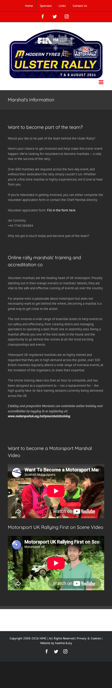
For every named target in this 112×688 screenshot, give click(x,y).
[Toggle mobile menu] (101, 82)
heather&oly (63, 643)
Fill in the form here (61, 210)
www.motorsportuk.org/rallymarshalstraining (39, 416)
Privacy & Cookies (89, 638)
